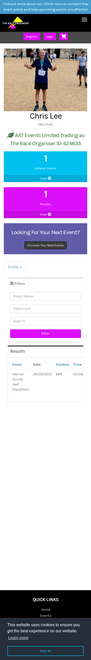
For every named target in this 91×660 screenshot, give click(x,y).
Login (49, 36)
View (44, 178)
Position (62, 364)
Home (45, 609)
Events (45, 616)
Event (16, 364)
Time (77, 364)
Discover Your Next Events (45, 245)
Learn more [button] (18, 638)
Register (31, 36)
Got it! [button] (45, 651)
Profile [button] (13, 267)
